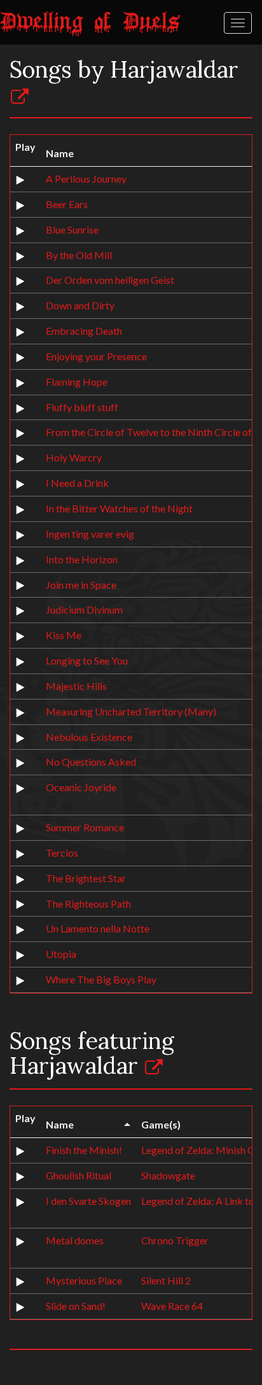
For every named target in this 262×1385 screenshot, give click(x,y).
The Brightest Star (86, 878)
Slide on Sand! (76, 1306)
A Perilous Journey (86, 178)
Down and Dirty (80, 305)
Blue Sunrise (72, 229)
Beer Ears (67, 204)
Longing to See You (87, 660)
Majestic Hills (76, 686)
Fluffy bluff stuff (82, 407)
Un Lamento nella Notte (97, 928)
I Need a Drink (77, 483)
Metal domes (75, 1240)
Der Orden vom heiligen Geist (110, 280)
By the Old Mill (79, 255)
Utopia (61, 954)
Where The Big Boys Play (101, 979)
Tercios (62, 853)
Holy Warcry (74, 457)
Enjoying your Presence (96, 356)
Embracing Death (84, 331)
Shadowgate (168, 1175)
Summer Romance (85, 827)
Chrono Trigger (175, 1240)
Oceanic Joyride (81, 787)
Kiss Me (63, 635)
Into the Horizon (82, 559)
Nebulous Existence (89, 737)
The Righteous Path (88, 903)
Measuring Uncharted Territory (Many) (131, 711)
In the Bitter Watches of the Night (119, 508)
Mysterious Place (84, 1280)
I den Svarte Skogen (88, 1201)
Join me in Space (81, 585)
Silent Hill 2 (166, 1280)
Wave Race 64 (172, 1306)
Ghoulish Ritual (78, 1175)
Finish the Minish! (84, 1150)
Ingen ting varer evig (90, 534)
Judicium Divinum (84, 609)
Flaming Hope (76, 382)
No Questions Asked (91, 762)
